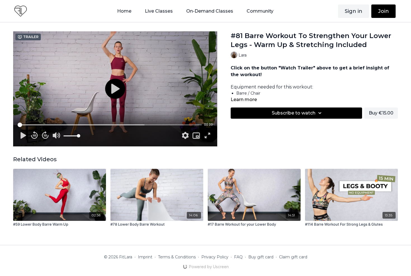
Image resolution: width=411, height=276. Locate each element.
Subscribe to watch (293, 113)
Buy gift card (260, 256)
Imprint (145, 256)
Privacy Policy (214, 256)
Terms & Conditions (177, 256)
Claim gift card (293, 256)
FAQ (238, 256)
